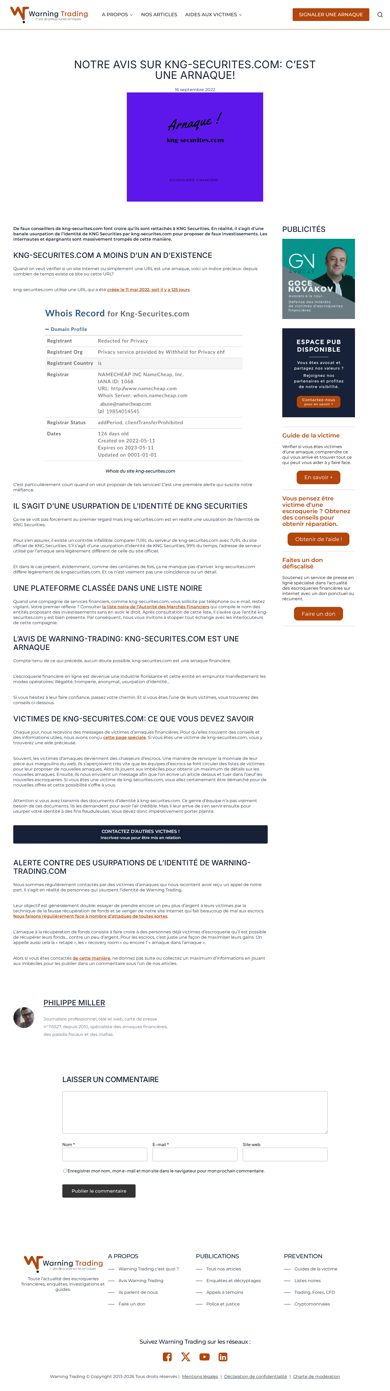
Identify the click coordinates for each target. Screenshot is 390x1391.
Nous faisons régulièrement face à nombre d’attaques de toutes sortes (90, 916)
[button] (143, 1269)
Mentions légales (200, 1376)
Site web (252, 1144)
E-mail (161, 1144)
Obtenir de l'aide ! (318, 539)
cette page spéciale (124, 737)
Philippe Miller (74, 1002)
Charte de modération (316, 1376)
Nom (68, 1144)
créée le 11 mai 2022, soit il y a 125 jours (148, 289)
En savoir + (318, 477)
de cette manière (91, 958)
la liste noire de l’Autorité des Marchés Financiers (155, 606)
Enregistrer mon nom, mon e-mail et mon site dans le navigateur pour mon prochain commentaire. (166, 1170)
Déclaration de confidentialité (255, 1376)
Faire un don (319, 614)
